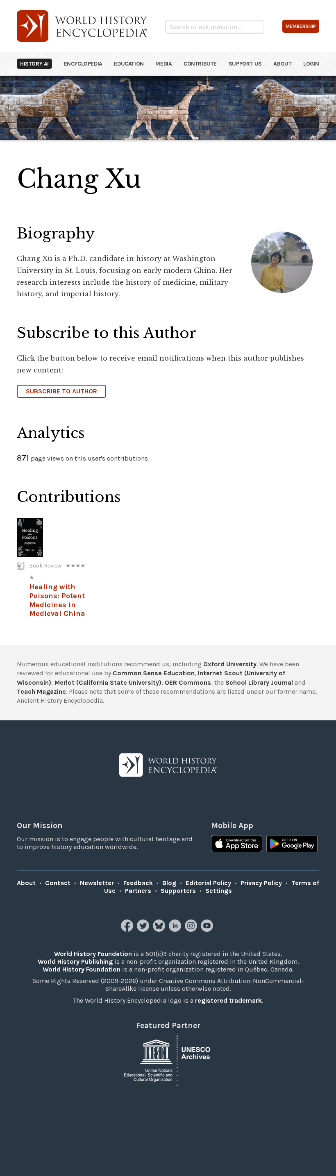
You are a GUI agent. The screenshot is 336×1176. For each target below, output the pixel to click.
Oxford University (230, 664)
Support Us (245, 63)
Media (163, 63)
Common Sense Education (154, 673)
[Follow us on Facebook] (128, 929)
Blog (169, 883)
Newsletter (97, 883)
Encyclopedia (83, 63)
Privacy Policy (261, 883)
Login (311, 63)
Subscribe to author (61, 391)
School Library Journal (259, 682)
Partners (138, 890)
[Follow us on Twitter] (144, 929)
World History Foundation (93, 954)
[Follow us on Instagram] (192, 929)
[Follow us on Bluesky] (160, 929)
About (282, 63)
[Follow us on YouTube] (208, 929)
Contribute (200, 63)
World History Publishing (75, 961)
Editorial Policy (208, 883)
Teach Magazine (41, 691)
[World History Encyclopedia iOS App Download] (236, 844)
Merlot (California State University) (107, 682)
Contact (57, 883)
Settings (218, 890)
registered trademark (228, 1000)
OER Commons (188, 682)
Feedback (138, 883)
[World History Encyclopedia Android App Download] (292, 844)
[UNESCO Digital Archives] (168, 1060)
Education (128, 63)
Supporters (178, 890)
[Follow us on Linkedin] (176, 929)
